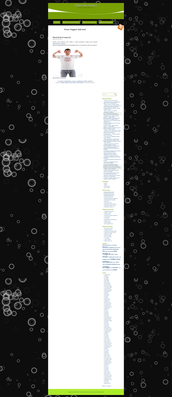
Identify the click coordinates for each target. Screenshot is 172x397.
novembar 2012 (108, 376)
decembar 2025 (108, 285)
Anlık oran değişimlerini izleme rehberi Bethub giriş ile (110, 162)
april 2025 (106, 294)
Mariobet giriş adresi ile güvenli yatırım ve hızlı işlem (110, 171)
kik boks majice (107, 222)
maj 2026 (106, 278)
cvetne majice (107, 239)
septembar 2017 (108, 306)
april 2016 (106, 324)
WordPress (76, 392)
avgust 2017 (107, 308)
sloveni (108, 264)
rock (108, 259)
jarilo (109, 249)
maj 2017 (106, 312)
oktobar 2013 (107, 361)
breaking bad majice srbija (110, 231)
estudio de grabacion (99, 392)
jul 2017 (106, 309)
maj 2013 (106, 368)
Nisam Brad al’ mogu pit (62, 37)
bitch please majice (108, 228)
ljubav (107, 251)
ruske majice (107, 216)
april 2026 (106, 280)
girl (109, 247)
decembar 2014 (108, 343)
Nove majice (80, 82)
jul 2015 (106, 333)
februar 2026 (107, 283)
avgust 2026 (107, 274)
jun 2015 (106, 334)
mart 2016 (106, 326)
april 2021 (106, 298)
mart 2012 (106, 381)
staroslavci (106, 201)
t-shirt (108, 270)
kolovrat (116, 249)
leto (103, 251)
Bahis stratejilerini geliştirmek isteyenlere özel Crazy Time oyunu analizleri (111, 148)
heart (114, 247)
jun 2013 (106, 366)
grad (111, 247)
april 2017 (106, 313)
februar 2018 (107, 302)
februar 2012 (107, 383)
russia (117, 259)
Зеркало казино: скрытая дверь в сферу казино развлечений (111, 102)
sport (118, 264)
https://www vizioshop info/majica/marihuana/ (108, 195)
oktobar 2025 (107, 288)
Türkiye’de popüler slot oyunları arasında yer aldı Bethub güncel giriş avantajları (111, 157)
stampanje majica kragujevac (111, 198)
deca (111, 245)
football (115, 245)
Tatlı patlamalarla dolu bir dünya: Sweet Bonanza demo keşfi (111, 173)
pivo (118, 257)
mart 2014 (106, 354)
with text (90, 81)
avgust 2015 (107, 331)
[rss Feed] (120, 27)
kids (112, 249)
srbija (105, 267)
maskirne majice (108, 212)
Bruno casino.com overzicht (110, 110)
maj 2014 (106, 351)
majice (112, 254)
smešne (85, 81)
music (105, 256)
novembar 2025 (108, 287)
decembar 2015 (108, 329)
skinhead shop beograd (109, 199)
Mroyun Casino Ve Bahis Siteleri (111, 104)
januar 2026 (107, 284)
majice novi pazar (108, 233)
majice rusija (107, 221)
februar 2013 (107, 372)
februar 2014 (107, 355)
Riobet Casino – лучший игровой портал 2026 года (111, 135)
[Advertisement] (86, 12)
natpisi (110, 257)
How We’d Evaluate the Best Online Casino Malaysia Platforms (112, 151)
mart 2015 (106, 338)
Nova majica (72, 82)
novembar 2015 (108, 330)
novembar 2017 (108, 304)
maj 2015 (106, 336)
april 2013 (106, 369)
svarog (104, 270)
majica (106, 253)
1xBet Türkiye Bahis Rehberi (110, 164)
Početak (57, 22)
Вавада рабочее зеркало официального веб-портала (110, 154)
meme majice (107, 214)
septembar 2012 (108, 379)
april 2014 (106, 352)
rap (120, 257)
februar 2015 (107, 340)
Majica (63, 82)
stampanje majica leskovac (110, 204)
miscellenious (67, 81)
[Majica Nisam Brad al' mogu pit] (68, 76)
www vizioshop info (108, 197)
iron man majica (107, 236)
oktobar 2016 (107, 319)
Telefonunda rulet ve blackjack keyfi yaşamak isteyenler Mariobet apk (112, 106)
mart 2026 (106, 281)
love (115, 251)
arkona (104, 245)
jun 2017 (106, 310)
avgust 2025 (107, 291)
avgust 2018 (107, 299)
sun (120, 267)
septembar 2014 (108, 345)
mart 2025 (106, 295)
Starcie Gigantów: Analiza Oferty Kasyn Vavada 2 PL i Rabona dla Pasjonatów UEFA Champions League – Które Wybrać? (112, 140)
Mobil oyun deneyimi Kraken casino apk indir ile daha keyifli (112, 132)
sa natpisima (79, 81)
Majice (67, 82)
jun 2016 (106, 323)
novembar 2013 (108, 359)
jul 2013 (106, 365)
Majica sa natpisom (89, 22)
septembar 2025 (108, 290)
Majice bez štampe (106, 22)
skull (117, 262)
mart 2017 (106, 315)
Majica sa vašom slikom (71, 22)
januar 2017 (107, 316)
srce (111, 267)
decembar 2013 (108, 358)
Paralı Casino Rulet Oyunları (110, 100)
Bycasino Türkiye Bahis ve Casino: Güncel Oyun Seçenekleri (111, 176)
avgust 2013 (107, 363)
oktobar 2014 (107, 344)
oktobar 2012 (107, 377)
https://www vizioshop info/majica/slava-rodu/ (108, 192)
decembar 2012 (108, 375)
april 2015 (106, 337)
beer (108, 245)
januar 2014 (107, 356)
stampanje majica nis (109, 206)
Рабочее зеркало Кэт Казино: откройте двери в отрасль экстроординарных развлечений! (111, 144)
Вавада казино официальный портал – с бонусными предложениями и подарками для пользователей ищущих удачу (111, 117)
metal (116, 254)
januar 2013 (107, 373)
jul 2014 (106, 348)
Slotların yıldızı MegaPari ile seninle (112, 130)
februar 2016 (107, 327)
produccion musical (88, 392)
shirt (111, 262)
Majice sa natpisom (106, 385)
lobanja (111, 251)
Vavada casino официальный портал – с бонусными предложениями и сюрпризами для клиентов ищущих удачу (111, 127)
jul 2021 (106, 297)
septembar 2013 (108, 362)
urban (115, 270)
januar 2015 (107, 341)
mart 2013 (106, 370)
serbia (105, 261)
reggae (104, 259)
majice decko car (108, 202)
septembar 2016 (108, 320)
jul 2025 (106, 292)
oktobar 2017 (107, 305)
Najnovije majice (86, 5)
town (111, 270)
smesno (114, 264)
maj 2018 (106, 301)
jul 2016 (106, 322)
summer (115, 267)
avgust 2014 (107, 347)
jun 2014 (106, 349)
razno (73, 81)
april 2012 (106, 380)
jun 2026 (106, 277)
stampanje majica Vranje (110, 205)
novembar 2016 (108, 317)
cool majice (106, 218)
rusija (112, 259)
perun (114, 257)
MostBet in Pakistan (108, 112)
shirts (114, 262)
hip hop (118, 247)
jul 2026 (106, 276)
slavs (104, 264)
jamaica (104, 249)
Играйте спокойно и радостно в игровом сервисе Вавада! (111, 178)
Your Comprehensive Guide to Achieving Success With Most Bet (111, 114)
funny (62, 81)
